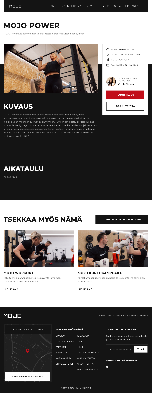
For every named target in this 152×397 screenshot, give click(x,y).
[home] (15, 6)
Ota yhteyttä (125, 106)
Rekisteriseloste (87, 369)
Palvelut (92, 6)
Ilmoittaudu (125, 95)
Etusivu (51, 6)
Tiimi (80, 341)
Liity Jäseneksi (64, 364)
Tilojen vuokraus (88, 353)
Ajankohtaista (86, 358)
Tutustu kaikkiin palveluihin (122, 219)
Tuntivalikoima (71, 6)
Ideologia (83, 336)
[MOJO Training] (12, 316)
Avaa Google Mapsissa (27, 376)
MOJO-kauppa (111, 6)
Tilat (80, 347)
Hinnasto (131, 6)
